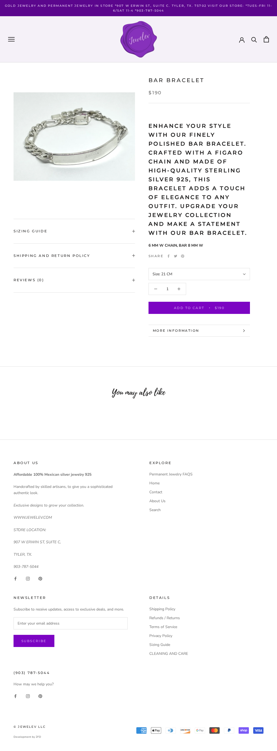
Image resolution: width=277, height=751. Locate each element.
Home (154, 483)
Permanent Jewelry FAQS (171, 474)
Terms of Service (163, 626)
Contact (155, 492)
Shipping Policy (162, 609)
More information (176, 330)
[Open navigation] (11, 39)
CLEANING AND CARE (168, 653)
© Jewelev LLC (30, 727)
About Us (157, 501)
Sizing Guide (30, 231)
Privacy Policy (160, 635)
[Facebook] (168, 256)
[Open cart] (266, 39)
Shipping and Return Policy (52, 255)
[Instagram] (28, 578)
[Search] (254, 39)
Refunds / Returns (164, 618)
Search (155, 509)
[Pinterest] (182, 256)
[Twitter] (175, 256)
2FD (38, 737)
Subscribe (34, 641)
